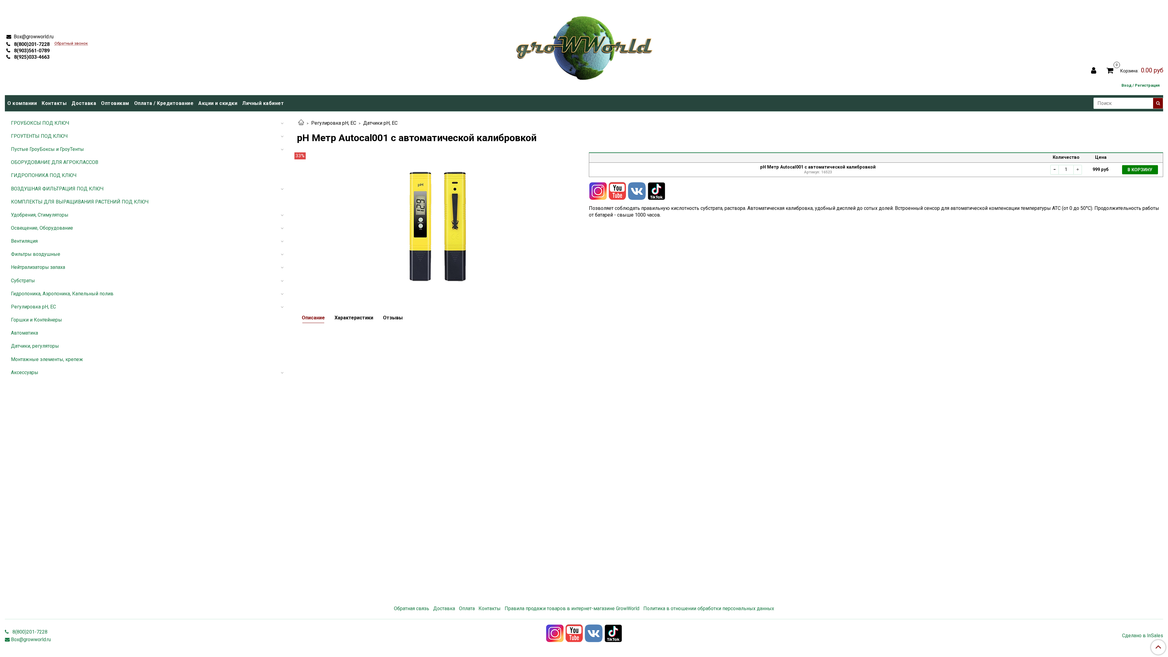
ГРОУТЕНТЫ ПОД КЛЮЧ (39, 136)
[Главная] (301, 123)
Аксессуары (24, 372)
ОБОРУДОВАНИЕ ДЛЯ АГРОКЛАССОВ (54, 162)
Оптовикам (115, 103)
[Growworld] (584, 46)
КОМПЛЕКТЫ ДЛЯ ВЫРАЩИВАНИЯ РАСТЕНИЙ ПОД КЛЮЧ (80, 202)
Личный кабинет (263, 103)
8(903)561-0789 (31, 50)
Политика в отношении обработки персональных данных (708, 608)
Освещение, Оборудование (42, 228)
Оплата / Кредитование (164, 103)
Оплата (467, 608)
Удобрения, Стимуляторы (39, 215)
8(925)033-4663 (31, 57)
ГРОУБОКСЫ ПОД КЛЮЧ (40, 123)
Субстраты (23, 280)
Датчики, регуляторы (35, 346)
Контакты (54, 103)
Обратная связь (411, 608)
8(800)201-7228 (31, 44)
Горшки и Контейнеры (36, 320)
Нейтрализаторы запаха (38, 267)
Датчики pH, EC (380, 123)
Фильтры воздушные (35, 254)
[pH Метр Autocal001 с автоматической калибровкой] (438, 225)
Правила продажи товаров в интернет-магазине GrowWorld (572, 608)
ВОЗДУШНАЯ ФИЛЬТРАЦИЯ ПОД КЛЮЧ (57, 189)
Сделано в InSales (1142, 635)
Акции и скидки (217, 103)
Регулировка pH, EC (333, 123)
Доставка (83, 103)
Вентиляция (24, 241)
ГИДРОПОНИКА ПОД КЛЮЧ (44, 175)
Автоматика (24, 333)
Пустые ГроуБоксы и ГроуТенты (47, 149)
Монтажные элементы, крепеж (47, 359)
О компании (22, 103)
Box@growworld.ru (33, 37)
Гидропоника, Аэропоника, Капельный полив (62, 294)
